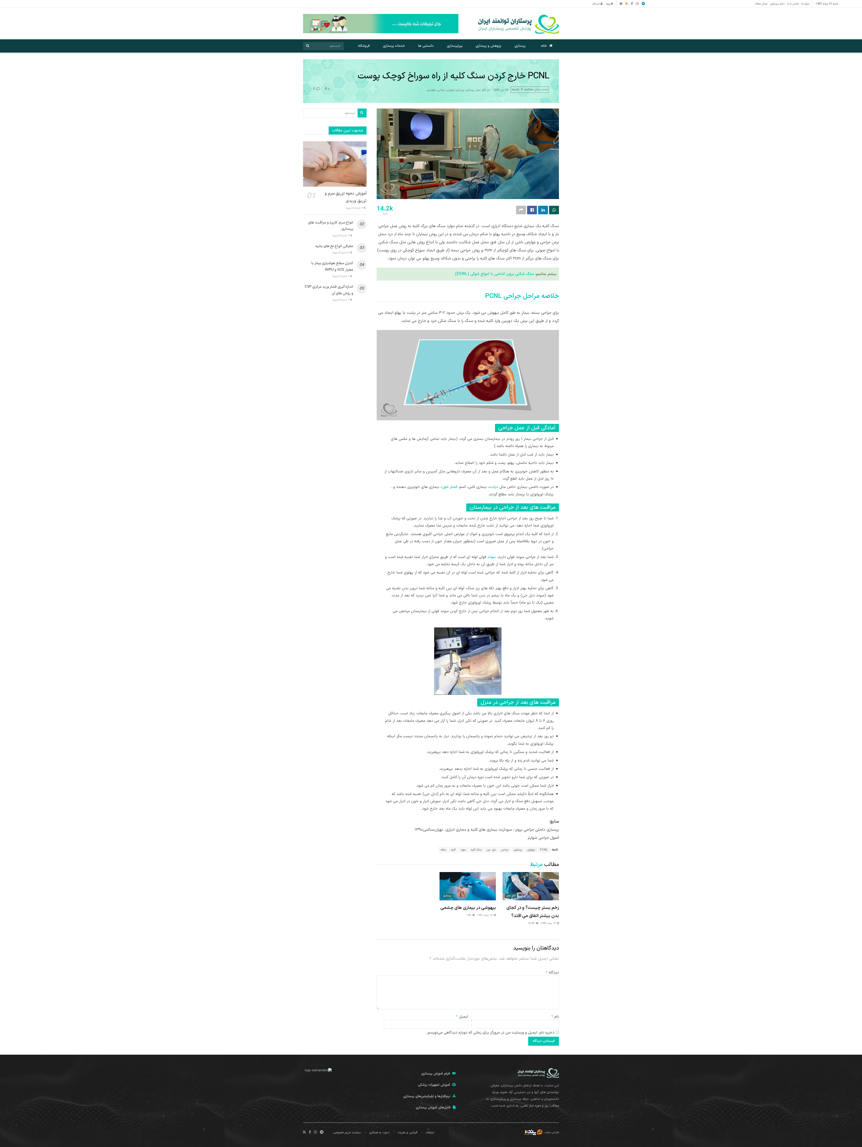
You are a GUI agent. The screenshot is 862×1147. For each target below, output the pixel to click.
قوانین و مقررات (407, 1132)
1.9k (469, 915)
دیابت (493, 487)
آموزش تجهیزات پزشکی (434, 1084)
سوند (492, 557)
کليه (453, 850)
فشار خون (449, 487)
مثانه (443, 850)
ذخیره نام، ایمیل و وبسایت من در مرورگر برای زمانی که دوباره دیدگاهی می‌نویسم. (490, 1033)
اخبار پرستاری (777, 4)
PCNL (544, 850)
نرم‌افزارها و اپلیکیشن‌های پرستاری (426, 1096)
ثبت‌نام (596, 4)
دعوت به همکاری (379, 1132)
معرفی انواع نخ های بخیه (334, 246)
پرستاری (520, 46)
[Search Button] (307, 46)
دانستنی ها (426, 46)
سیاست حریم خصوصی (347, 1132)
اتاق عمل (481, 90)
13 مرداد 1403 (548, 923)
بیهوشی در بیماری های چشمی (468, 907)
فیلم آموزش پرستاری (435, 1073)
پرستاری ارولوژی (455, 90)
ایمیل (461, 1017)
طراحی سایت (552, 1132)
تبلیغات (429, 1132)
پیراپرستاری (454, 46)
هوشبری (431, 90)
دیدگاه (552, 973)
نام (555, 1017)
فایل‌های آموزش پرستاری (433, 1107)
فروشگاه (364, 46)
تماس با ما (793, 4)
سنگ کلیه (476, 850)
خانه (544, 46)
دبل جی (491, 850)
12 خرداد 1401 (485, 915)
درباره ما (805, 4)
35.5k (531, 923)
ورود (608, 4)
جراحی (441, 90)
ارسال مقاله (761, 4)
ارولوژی (531, 850)
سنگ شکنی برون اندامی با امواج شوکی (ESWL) (494, 274)
